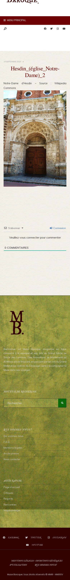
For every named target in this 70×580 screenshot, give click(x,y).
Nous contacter (12, 459)
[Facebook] (45, 28)
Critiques (8, 492)
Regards (8, 498)
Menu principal (16, 20)
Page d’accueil (12, 487)
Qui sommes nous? (46, 565)
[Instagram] (57, 28)
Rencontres (10, 504)
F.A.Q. (7, 441)
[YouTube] (63, 28)
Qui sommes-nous (14, 436)
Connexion (59, 228)
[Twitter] (51, 28)
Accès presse (11, 453)
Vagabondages (12, 510)
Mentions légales (13, 447)
